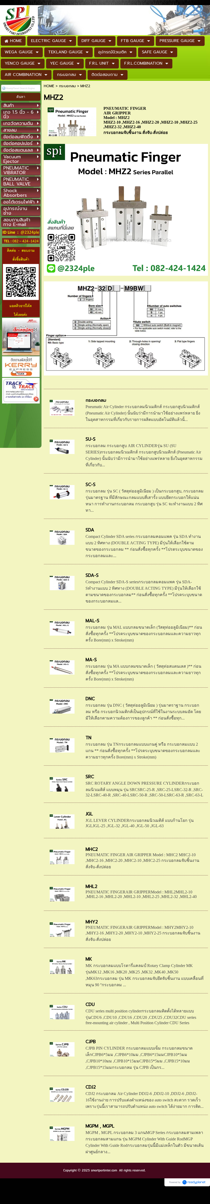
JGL (89, 814)
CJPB (91, 1041)
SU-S (91, 439)
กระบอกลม (67, 86)
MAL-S (92, 620)
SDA (90, 530)
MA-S (91, 659)
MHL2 (91, 886)
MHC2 (92, 849)
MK (89, 959)
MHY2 (92, 922)
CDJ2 (91, 1087)
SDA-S (92, 575)
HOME (49, 86)
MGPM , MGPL (100, 1126)
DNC (90, 698)
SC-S (91, 484)
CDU (90, 1004)
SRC (90, 776)
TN (88, 737)
